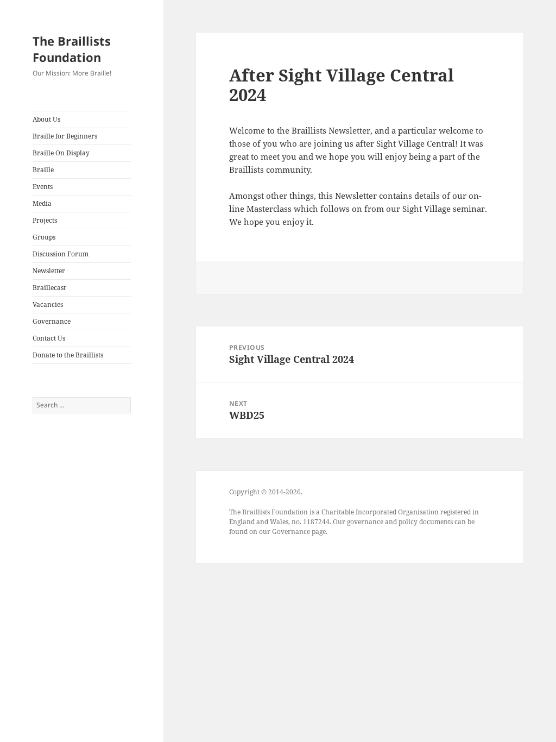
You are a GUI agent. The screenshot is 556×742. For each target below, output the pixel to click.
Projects (45, 220)
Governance (52, 321)
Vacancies (48, 304)
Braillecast (49, 287)
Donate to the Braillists (68, 355)
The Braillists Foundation (72, 49)
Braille (43, 169)
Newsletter (49, 270)
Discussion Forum (61, 254)
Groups (44, 237)
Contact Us (49, 338)
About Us (46, 119)
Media (42, 203)
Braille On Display (61, 153)
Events (43, 186)
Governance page (299, 531)
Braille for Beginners (65, 136)
